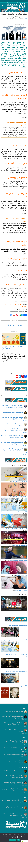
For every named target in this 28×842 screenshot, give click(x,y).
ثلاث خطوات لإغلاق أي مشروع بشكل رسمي (15, 305)
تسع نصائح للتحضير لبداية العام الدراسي (18, 625)
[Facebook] (5, 1)
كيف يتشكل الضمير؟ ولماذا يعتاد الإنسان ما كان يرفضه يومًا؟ (15, 655)
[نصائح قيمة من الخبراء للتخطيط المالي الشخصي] (14, 128)
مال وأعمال (17, 24)
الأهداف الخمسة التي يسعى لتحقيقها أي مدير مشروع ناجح (14, 511)
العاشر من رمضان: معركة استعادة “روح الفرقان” (16, 671)
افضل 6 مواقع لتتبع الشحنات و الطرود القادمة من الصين (14, 528)
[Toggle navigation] (2, 5)
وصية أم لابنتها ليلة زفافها (21, 575)
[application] (14, 603)
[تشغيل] (25, 610)
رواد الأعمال (21, 311)
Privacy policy (13, 839)
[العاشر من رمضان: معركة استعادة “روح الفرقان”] (10, 678)
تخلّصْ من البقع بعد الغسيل (21, 590)
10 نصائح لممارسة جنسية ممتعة (20, 545)
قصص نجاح (21, 24)
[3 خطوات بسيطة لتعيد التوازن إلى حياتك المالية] (14, 225)
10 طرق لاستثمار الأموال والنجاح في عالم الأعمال (13, 347)
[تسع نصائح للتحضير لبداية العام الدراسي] (10, 632)
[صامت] (5, 610)
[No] (26, 837)
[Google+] (7, 1)
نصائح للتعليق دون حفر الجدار (20, 496)
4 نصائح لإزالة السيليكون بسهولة (20, 481)
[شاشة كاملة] (3, 610)
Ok (18, 839)
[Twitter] (2, 1)
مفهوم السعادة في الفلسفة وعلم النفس (18, 560)
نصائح (11, 311)
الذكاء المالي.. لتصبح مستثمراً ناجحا (19, 686)
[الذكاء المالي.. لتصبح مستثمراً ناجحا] (10, 692)
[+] (14, 339)
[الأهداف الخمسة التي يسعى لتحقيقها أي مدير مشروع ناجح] (10, 647)
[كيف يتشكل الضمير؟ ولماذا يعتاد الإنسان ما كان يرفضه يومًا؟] (10, 663)
